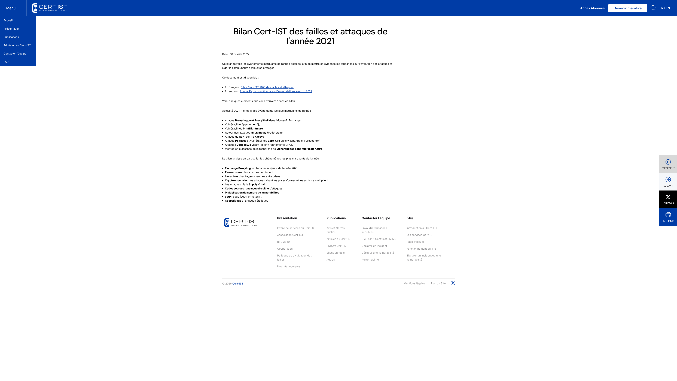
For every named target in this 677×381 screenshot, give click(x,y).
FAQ (6, 62)
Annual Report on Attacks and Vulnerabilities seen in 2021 (276, 91)
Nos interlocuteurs (288, 266)
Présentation (12, 28)
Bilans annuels (336, 252)
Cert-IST (237, 283)
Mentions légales (414, 283)
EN (668, 8)
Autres (331, 259)
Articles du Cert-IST (339, 239)
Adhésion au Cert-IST (17, 45)
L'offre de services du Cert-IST (296, 228)
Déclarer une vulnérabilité (378, 252)
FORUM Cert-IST (337, 245)
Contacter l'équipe (15, 53)
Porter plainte (370, 259)
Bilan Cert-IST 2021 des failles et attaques (267, 87)
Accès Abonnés (592, 8)
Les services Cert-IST (420, 235)
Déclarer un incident (374, 245)
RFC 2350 (283, 241)
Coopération (285, 248)
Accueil (8, 20)
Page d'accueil (416, 241)
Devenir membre (628, 8)
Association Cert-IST (290, 235)
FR (661, 8)
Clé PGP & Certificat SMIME (379, 239)
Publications (11, 37)
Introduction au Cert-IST (422, 228)
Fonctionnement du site (421, 248)
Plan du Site (438, 283)
